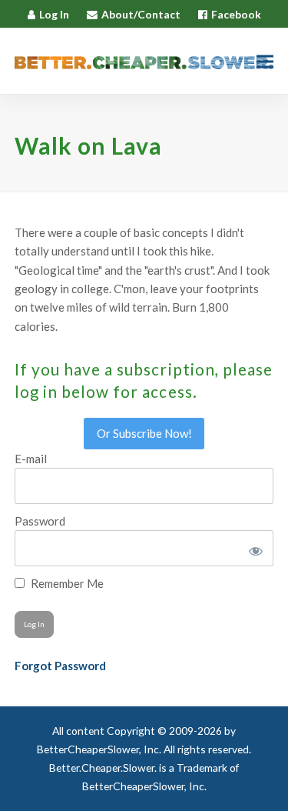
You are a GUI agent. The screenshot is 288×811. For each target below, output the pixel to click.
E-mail (31, 459)
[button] (265, 61)
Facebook (236, 14)
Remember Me (66, 583)
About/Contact (140, 14)
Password (40, 521)
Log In (54, 14)
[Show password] (253, 548)
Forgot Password (60, 665)
